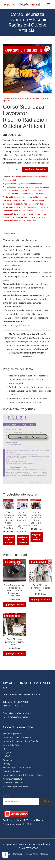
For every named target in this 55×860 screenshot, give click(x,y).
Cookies (44, 854)
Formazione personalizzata (15, 786)
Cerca (6, 796)
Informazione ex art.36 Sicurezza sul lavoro (23, 775)
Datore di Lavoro (11, 745)
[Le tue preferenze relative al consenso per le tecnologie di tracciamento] (5, 855)
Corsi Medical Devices (13, 782)
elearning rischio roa (11, 204)
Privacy (6, 764)
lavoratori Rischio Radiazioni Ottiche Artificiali (22, 217)
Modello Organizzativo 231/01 (17, 767)
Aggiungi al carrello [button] (9, 540)
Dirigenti (7, 752)
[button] (47, 48)
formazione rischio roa (36, 214)
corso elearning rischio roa (22, 187)
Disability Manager (11, 771)
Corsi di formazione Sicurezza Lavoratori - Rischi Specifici (26, 99)
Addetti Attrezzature (12, 779)
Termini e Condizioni (13, 854)
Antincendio (8, 760)
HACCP (6, 756)
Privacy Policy (31, 854)
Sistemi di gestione (12, 733)
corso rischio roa (34, 197)
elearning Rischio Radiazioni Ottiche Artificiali (26, 200)
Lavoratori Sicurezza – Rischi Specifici (21, 741)
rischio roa (31, 221)
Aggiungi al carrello (35, 169)
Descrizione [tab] (9, 233)
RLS (5, 749)
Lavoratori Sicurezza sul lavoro (17, 737)
